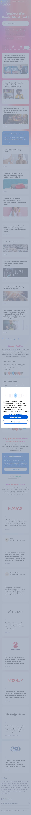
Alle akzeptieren (15, 417)
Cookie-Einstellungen (15, 414)
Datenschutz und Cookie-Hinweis (20, 411)
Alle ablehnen (15, 421)
